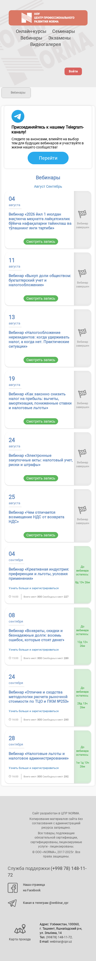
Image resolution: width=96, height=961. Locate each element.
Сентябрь (54, 186)
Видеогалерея (45, 44)
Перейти (48, 158)
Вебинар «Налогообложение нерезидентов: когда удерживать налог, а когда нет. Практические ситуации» (39, 339)
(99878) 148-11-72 (59, 937)
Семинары (63, 31)
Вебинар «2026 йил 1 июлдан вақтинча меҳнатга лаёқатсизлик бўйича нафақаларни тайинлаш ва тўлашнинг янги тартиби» (40, 221)
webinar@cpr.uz (61, 941)
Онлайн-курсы (31, 31)
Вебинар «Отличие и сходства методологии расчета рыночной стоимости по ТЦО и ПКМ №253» (39, 697)
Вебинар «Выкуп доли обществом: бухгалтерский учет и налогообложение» (40, 280)
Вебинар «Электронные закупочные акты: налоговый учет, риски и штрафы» (41, 460)
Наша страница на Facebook (34, 887)
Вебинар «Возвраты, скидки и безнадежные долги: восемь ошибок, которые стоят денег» (36, 635)
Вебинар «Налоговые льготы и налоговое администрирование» (39, 756)
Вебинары (31, 38)
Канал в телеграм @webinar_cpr (45, 903)
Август (39, 186)
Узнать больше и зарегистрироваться (34, 588)
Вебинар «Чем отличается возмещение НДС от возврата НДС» (36, 517)
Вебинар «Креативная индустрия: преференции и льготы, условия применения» (39, 574)
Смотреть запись (40, 241)
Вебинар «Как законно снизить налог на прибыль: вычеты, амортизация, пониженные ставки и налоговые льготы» (40, 401)
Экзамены (59, 38)
